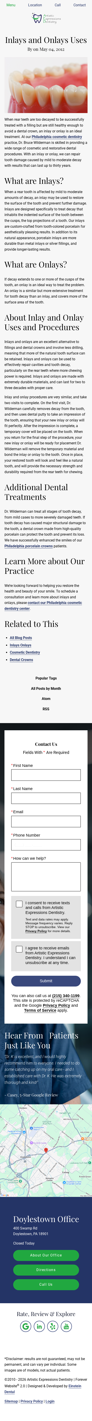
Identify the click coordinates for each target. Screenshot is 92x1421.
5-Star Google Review (39, 1095)
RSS (46, 709)
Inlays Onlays (20, 645)
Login (50, 1401)
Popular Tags (46, 678)
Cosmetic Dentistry (25, 652)
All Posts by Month (46, 688)
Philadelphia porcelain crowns (28, 546)
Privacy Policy (36, 931)
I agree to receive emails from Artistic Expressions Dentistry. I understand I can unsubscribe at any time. (50, 955)
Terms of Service (40, 1010)
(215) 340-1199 (65, 995)
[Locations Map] (46, 1150)
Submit (46, 981)
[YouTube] (66, 1326)
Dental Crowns (21, 660)
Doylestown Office (46, 1218)
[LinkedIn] (39, 1326)
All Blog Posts (21, 638)
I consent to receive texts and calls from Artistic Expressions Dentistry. (49, 917)
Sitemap (11, 1401)
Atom (46, 699)
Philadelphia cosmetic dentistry (57, 137)
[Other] (25, 1326)
